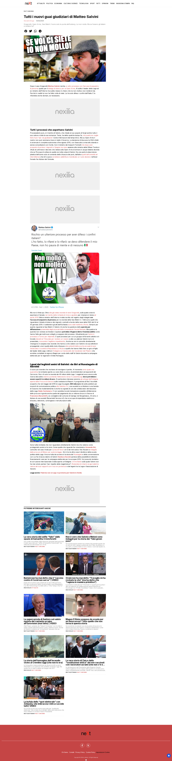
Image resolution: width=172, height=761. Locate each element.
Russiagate (78, 454)
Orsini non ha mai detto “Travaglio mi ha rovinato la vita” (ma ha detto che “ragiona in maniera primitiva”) (86, 580)
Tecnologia (83, 3)
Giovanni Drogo (29, 21)
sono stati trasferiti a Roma (78, 325)
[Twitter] (87, 744)
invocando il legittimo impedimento (52, 341)
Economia (58, 3)
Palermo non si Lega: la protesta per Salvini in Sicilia (61, 473)
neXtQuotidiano (29, 546)
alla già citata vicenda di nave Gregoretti (64, 313)
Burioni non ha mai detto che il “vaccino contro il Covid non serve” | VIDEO (43, 579)
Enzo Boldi (27, 587)
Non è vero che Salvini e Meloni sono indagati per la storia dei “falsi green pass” (84, 539)
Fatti (98, 3)
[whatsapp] (35, 32)
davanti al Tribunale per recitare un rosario (52, 339)
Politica (49, 3)
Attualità (41, 3)
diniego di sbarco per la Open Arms (61, 88)
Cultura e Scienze (71, 3)
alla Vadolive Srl (62, 386)
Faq (132, 3)
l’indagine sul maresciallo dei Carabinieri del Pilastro (72, 351)
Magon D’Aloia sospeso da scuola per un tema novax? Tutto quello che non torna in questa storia (84, 621)
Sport (92, 3)
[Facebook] (81, 744)
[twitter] (31, 32)
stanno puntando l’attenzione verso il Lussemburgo (63, 377)
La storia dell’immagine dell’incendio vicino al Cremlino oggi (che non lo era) (43, 661)
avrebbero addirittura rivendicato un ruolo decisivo (71, 157)
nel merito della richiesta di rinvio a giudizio (61, 315)
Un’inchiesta (76, 462)
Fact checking (29, 11)
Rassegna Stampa (123, 3)
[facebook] (26, 32)
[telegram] (40, 32)
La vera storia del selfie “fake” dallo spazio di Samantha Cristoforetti (42, 538)
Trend (112, 3)
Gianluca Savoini (64, 457)
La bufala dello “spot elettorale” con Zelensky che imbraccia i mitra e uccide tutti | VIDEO (44, 704)
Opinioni (105, 3)
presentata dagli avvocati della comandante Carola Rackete (63, 329)
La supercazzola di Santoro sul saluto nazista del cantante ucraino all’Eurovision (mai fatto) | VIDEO (42, 621)
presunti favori (58, 450)
